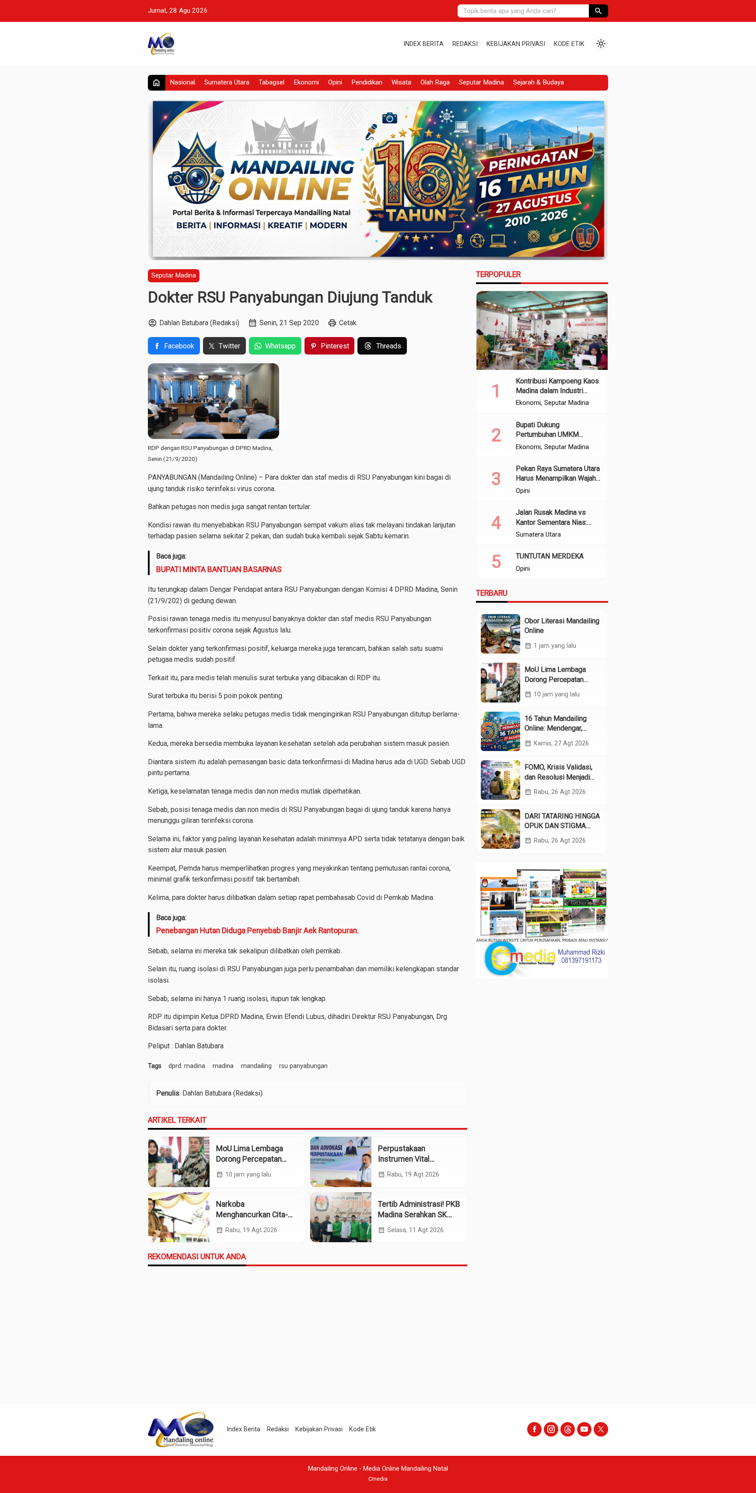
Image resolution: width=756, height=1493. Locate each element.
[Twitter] (601, 1429)
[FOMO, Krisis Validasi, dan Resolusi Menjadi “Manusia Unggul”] (500, 780)
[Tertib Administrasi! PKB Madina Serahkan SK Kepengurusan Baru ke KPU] (340, 1217)
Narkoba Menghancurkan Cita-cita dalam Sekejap (252, 1215)
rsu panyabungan (303, 1066)
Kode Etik (569, 44)
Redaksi (465, 44)
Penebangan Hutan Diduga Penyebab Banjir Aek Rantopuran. (257, 930)
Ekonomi (306, 82)
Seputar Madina (481, 82)
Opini (335, 82)
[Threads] (567, 1429)
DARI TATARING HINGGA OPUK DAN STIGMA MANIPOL (562, 825)
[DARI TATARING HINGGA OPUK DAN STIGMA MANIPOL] (500, 828)
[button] (598, 11)
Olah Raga (435, 82)
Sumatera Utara (226, 82)
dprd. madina (186, 1066)
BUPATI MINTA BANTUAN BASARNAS (219, 569)
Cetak (348, 323)
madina (223, 1066)
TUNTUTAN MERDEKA (550, 556)
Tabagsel (271, 82)
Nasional (182, 82)
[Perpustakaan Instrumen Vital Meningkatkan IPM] (340, 1162)
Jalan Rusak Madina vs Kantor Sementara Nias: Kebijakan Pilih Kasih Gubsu (558, 522)
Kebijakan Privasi (515, 44)
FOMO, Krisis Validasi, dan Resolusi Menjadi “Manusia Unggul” (558, 777)
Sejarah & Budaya (538, 82)
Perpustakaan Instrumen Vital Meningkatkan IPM (409, 1159)
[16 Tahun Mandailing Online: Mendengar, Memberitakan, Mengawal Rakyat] (500, 731)
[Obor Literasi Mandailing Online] (500, 633)
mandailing (256, 1066)
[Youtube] (584, 1429)
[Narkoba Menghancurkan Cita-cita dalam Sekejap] (179, 1217)
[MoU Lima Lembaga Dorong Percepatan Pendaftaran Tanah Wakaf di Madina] (179, 1162)
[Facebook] (534, 1429)
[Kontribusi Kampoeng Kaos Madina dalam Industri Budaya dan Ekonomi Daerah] (542, 330)
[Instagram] (551, 1429)
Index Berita (423, 44)
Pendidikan (366, 82)
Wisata (401, 82)
